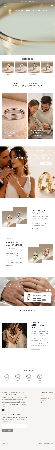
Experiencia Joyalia (18, 10)
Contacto (45, 10)
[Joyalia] (5, 5)
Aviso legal (40, 443)
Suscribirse (7, 430)
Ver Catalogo (9, 177)
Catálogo (28, 10)
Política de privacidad (48, 443)
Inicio (9, 10)
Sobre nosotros (36, 10)
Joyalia (6, 443)
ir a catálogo (35, 228)
